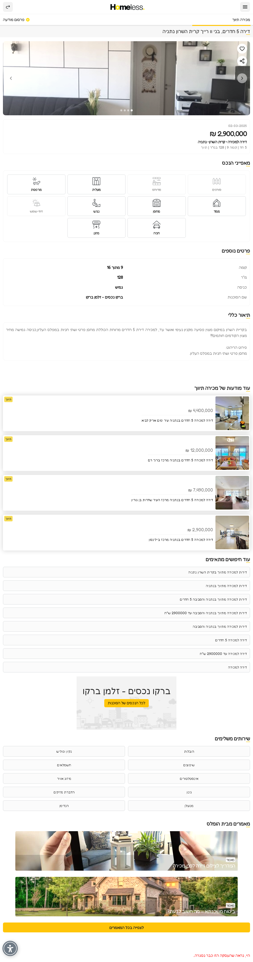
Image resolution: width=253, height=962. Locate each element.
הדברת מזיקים (64, 792)
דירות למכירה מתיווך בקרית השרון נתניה (217, 572)
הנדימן (64, 806)
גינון (189, 792)
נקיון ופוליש (64, 751)
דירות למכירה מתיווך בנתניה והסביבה (220, 626)
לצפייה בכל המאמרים (126, 927)
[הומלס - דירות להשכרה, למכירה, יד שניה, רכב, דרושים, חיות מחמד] (127, 7)
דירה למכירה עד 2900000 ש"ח (223, 653)
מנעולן (189, 806)
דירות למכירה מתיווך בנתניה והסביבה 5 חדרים (213, 599)
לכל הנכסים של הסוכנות (126, 702)
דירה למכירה (237, 667)
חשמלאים (64, 765)
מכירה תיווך (241, 19)
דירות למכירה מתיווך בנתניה (226, 586)
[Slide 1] (132, 110)
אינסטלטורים (189, 778)
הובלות (189, 751)
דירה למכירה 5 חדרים (231, 640)
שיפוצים (189, 765)
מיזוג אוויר (64, 778)
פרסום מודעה (14, 19)
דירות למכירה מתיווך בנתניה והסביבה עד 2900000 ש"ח (206, 613)
